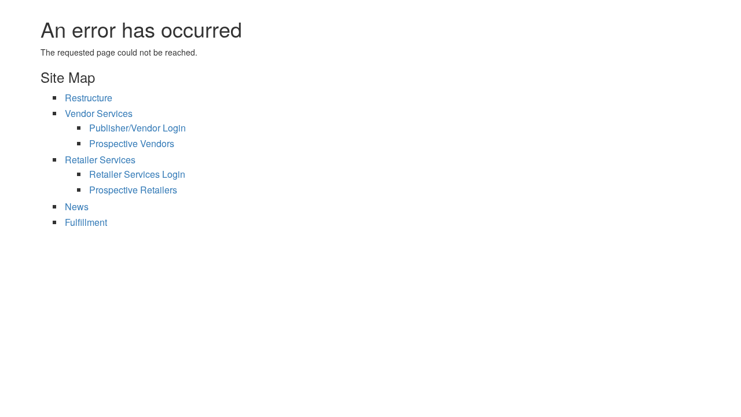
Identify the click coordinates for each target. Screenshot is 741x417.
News (77, 206)
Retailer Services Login (137, 174)
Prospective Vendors (131, 143)
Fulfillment (86, 222)
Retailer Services (100, 159)
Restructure (88, 97)
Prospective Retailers (133, 189)
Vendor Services (99, 113)
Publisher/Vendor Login (137, 127)
